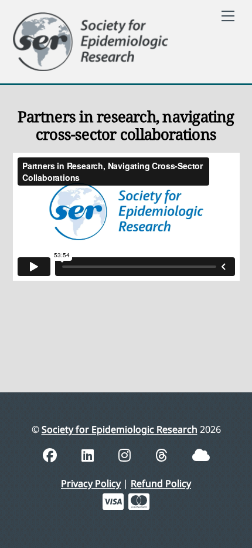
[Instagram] (126, 455)
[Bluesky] (201, 455)
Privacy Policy (91, 483)
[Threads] (163, 455)
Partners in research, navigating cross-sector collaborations (126, 125)
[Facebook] (51, 455)
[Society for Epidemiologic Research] (91, 39)
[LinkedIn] (89, 455)
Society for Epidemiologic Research (119, 429)
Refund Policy (161, 483)
